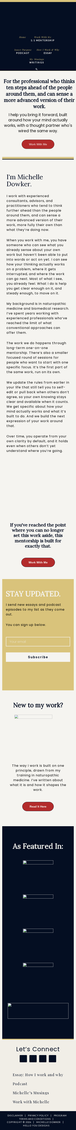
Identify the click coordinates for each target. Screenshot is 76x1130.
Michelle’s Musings (31, 1092)
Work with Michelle (31, 1101)
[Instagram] (8, 677)
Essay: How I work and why (38, 1074)
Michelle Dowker (37, 18)
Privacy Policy (38, 1115)
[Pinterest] (24, 677)
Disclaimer (15, 1115)
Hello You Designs (36, 1125)
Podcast (20, 1083)
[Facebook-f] (16, 677)
